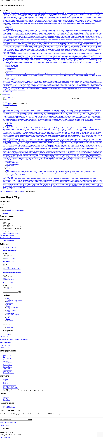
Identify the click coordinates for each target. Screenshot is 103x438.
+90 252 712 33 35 (5, 345)
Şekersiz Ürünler (7, 370)
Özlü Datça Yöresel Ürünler (7, 235)
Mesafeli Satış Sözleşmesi (12, 314)
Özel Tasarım (6, 368)
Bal (4, 357)
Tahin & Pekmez (10, 78)
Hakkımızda (9, 303)
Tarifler (8, 319)
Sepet (7, 317)
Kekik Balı (9, 26)
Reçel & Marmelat (19, 191)
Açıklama (5, 213)
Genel (7, 334)
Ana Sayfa (2, 191)
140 (5, 254)
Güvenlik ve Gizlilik (11, 301)
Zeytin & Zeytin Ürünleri (12, 65)
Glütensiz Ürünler (7, 362)
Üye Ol (5, 398)
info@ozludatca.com (5, 342)
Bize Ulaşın (6, 383)
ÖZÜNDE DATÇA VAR (6, 433)
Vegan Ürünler (7, 371)
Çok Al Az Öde (7, 358)
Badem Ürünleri (7, 355)
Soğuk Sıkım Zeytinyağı (12, 66)
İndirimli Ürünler (7, 367)
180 (5, 275)
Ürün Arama (9, 320)
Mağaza (8, 311)
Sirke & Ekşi (9, 71)
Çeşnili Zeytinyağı (11, 68)
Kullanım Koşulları (11, 310)
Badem (5, 354)
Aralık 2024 (9, 327)
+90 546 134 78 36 (5, 347)
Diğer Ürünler (10, 79)
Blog (7, 298)
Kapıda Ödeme (10, 308)
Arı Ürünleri (9, 29)
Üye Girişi (6, 397)
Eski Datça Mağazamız (9, 407)
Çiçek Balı (9, 27)
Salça (7, 72)
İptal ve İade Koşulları (12, 307)
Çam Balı (8, 24)
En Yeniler (6, 361)
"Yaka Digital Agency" (6, 437)
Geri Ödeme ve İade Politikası (14, 300)
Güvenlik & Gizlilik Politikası (10, 388)
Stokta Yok (6, 256)
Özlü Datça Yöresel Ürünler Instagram (10, 233)
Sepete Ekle (6, 288)
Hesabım (8, 304)
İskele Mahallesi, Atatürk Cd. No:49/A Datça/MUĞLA (14, 339)
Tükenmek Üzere (7, 255)
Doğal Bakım (6, 360)
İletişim (8, 306)
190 (5, 286)
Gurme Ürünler (7, 69)
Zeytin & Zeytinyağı (8, 373)
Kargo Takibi (6, 400)
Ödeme (8, 316)
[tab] (53, 213)
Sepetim (8, 103)
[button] (4, 10)
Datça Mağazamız (7, 406)
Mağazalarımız (10, 313)
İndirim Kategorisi (7, 91)
